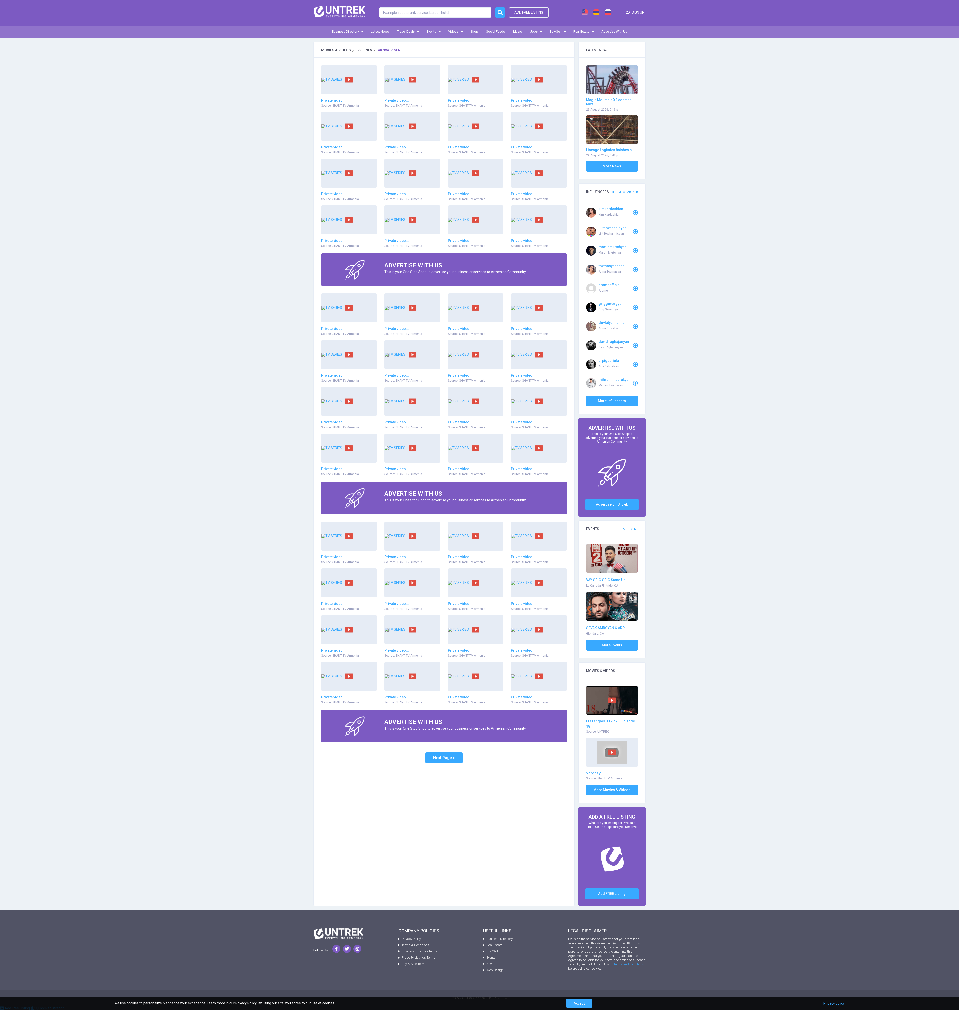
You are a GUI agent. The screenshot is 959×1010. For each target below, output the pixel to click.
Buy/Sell (555, 31)
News (490, 964)
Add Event (630, 529)
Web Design (495, 970)
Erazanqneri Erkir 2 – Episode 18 (610, 723)
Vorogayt (593, 773)
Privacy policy (834, 1003)
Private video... (333, 100)
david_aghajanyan (614, 342)
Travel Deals (406, 31)
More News (612, 166)
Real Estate (581, 31)
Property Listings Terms (418, 957)
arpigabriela (609, 361)
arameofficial (610, 285)
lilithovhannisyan (612, 228)
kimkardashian (611, 209)
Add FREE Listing (612, 894)
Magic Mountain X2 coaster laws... (608, 102)
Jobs (534, 31)
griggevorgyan (611, 304)
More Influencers (612, 401)
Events (431, 31)
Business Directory (345, 31)
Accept (579, 1003)
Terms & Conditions (415, 945)
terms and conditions (629, 964)
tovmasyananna (612, 266)
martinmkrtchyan (613, 247)
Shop (474, 31)
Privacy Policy (411, 939)
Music (517, 31)
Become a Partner (624, 192)
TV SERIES (363, 50)
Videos (453, 31)
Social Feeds (495, 31)
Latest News (380, 31)
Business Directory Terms (419, 951)
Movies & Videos (336, 50)
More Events (612, 645)
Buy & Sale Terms (414, 964)
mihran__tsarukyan (614, 380)
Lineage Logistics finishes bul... (612, 150)
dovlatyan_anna (612, 323)
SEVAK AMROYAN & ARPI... (607, 628)
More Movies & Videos (611, 790)
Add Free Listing (528, 12)
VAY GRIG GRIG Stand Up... (607, 580)
